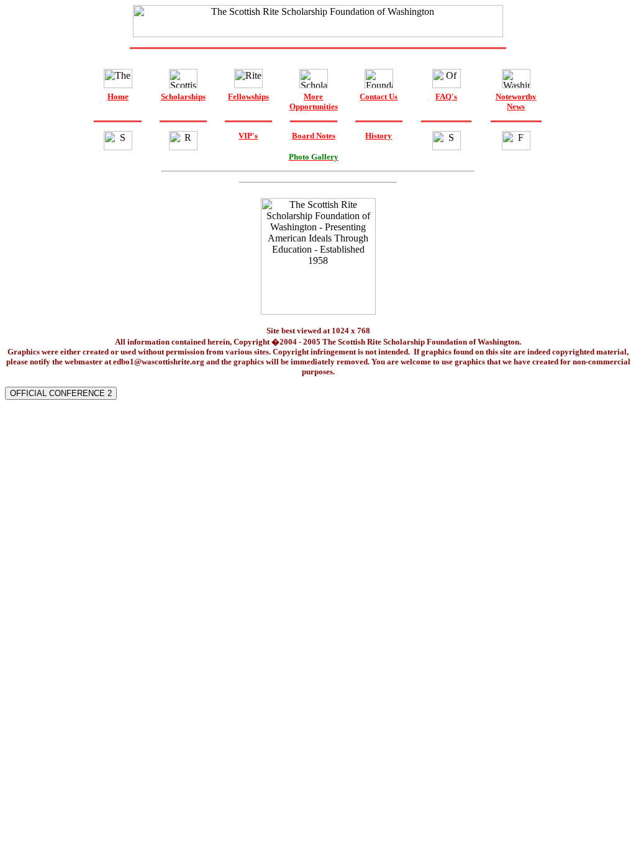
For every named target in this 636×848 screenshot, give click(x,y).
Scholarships (183, 96)
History (378, 135)
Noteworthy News (516, 101)
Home (118, 96)
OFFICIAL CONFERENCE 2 (61, 393)
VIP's (248, 135)
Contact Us (379, 96)
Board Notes (313, 135)
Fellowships (248, 96)
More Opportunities (313, 101)
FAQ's (446, 96)
